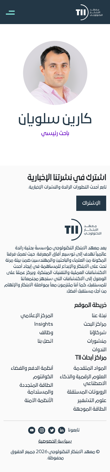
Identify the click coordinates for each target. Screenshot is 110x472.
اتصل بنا (45, 341)
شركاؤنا (98, 333)
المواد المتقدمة (89, 368)
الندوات (99, 350)
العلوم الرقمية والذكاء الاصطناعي (83, 380)
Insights (43, 324)
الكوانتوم (43, 377)
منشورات (96, 341)
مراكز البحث (95, 324)
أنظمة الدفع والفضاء (32, 368)
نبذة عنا (99, 316)
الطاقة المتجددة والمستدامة (36, 389)
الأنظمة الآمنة (38, 400)
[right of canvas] (7, 12)
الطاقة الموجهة (89, 409)
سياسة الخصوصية (55, 441)
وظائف (46, 333)
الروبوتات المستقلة (86, 392)
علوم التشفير (91, 400)
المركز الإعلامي (37, 316)
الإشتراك (91, 203)
